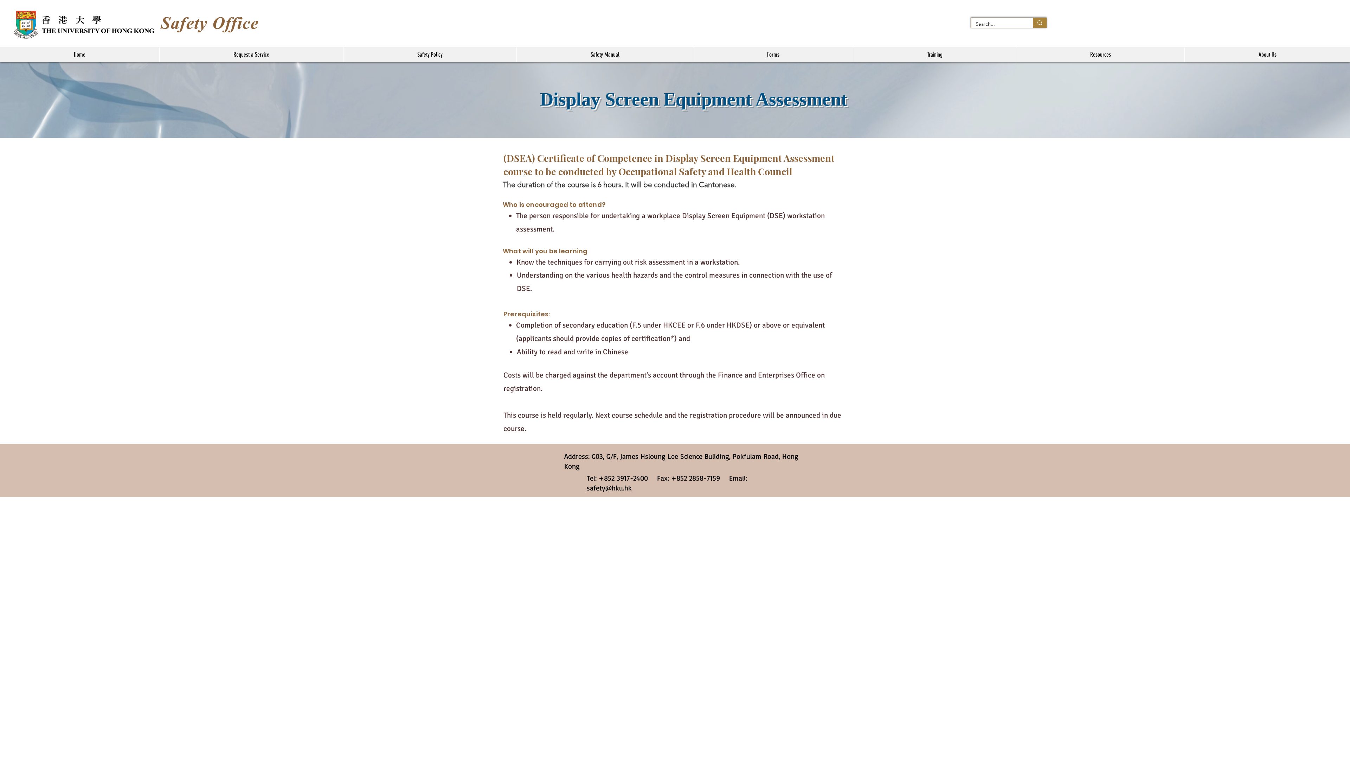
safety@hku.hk (609, 487)
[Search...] (1040, 23)
